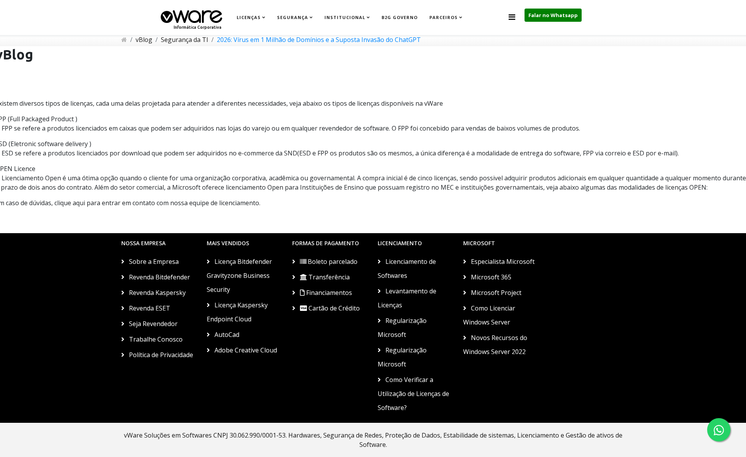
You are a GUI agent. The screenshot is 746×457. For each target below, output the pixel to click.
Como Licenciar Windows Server (489, 315)
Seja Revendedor (152, 323)
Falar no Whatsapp (553, 15)
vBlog (144, 39)
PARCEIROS (443, 17)
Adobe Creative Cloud (245, 350)
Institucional (344, 17)
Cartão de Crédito (333, 308)
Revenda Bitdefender (158, 277)
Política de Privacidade (160, 355)
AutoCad (226, 334)
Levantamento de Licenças (407, 298)
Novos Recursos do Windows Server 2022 (495, 344)
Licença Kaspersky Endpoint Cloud (237, 312)
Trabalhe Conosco (155, 339)
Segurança (292, 17)
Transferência (328, 277)
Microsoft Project (495, 292)
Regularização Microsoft (402, 327)
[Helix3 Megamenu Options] (512, 17)
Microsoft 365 (490, 277)
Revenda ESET (148, 308)
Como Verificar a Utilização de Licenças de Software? (413, 393)
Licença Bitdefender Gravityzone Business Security (239, 275)
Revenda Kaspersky (156, 292)
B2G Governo (400, 17)
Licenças (249, 17)
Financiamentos (328, 292)
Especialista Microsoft (502, 261)
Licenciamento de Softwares (407, 268)
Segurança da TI (184, 39)
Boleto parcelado (331, 261)
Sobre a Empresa (153, 261)
